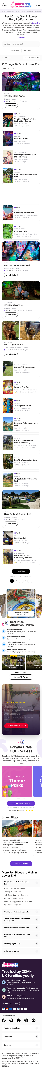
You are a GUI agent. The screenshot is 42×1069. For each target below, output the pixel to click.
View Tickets (15, 51)
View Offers (27, 51)
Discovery (8, 1037)
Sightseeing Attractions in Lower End (17, 935)
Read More (21, 38)
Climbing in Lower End (12, 892)
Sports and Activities (34, 11)
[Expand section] (37, 912)
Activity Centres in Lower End (15, 888)
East (3, 11)
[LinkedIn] (11, 1021)
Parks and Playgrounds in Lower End (18, 901)
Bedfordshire (11, 11)
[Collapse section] (37, 883)
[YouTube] (33, 1021)
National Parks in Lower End (14, 898)
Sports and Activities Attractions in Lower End (17, 920)
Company (8, 1045)
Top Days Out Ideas (12, 1028)
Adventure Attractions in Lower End (16, 883)
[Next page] (30, 581)
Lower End (21, 11)
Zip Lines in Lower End (12, 905)
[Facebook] (4, 1021)
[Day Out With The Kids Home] (21, 4)
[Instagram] (26, 1021)
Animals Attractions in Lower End (17, 912)
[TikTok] (19, 1021)
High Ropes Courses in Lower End (16, 895)
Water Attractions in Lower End (16, 928)
